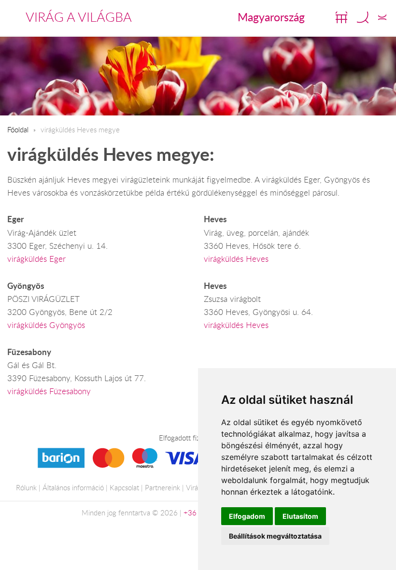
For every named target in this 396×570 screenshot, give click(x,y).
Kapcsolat (124, 487)
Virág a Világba (79, 17)
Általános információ (73, 487)
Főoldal (17, 129)
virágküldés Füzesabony (49, 391)
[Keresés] (362, 17)
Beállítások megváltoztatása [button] (275, 536)
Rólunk (26, 487)
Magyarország (271, 17)
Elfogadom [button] (247, 516)
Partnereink (162, 487)
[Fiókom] (382, 17)
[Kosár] (341, 17)
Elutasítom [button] (300, 516)
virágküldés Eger (36, 259)
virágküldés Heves (236, 259)
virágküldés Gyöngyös (46, 325)
